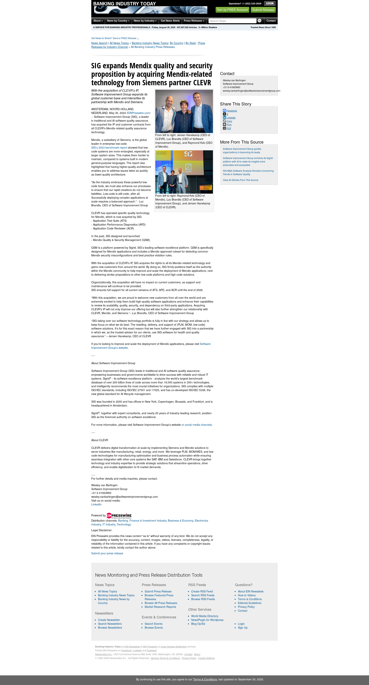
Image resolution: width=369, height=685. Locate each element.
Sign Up (243, 627)
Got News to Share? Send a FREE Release (115, 38)
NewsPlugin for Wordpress (207, 620)
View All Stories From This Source (240, 179)
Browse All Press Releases (161, 603)
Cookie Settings (206, 658)
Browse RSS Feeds (203, 599)
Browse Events (154, 627)
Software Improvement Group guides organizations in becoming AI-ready (242, 150)
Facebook (126, 650)
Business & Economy (180, 520)
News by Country (117, 20)
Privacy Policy (246, 607)
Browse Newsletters (110, 627)
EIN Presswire (150, 646)
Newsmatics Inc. (103, 654)
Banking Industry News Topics (116, 595)
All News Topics (119, 43)
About (97, 20)
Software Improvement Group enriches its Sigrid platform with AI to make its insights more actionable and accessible (248, 161)
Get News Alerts (170, 20)
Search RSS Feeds (202, 595)
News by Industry (144, 20)
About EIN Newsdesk (250, 591)
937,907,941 (183, 27)
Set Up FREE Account (232, 10)
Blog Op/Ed (198, 624)
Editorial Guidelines (249, 603)
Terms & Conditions (250, 599)
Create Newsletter (109, 620)
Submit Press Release (158, 591)
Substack (152, 650)
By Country (176, 43)
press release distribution (174, 646)
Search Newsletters (110, 624)
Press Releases (193, 20)
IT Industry (108, 524)
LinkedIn (96, 504)
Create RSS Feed (202, 591)
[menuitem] (117, 595)
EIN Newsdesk (132, 646)
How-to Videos (247, 595)
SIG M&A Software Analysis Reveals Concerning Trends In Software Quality (248, 172)
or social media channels (197, 425)
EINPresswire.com (138, 113)
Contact (271, 20)
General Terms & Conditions (165, 658)
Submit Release (263, 10)
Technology (124, 524)
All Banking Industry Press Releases (153, 47)
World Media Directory (204, 616)
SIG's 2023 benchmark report (109, 147)
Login (241, 624)
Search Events (153, 624)
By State (191, 43)
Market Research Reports (160, 607)
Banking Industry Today (124, 3)
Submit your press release (107, 553)
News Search (99, 43)
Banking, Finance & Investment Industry (142, 520)
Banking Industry (150, 43)
